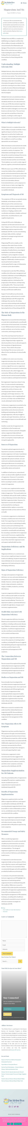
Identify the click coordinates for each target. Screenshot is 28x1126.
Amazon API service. (15, 1050)
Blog (4, 908)
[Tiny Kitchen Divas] (8, 3)
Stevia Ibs (5, 911)
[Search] (20, 961)
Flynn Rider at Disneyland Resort (9, 1064)
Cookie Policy (18, 1123)
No (12, 1123)
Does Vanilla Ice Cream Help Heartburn (11, 909)
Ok (8, 1123)
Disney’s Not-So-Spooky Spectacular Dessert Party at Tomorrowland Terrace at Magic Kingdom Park (13, 1074)
